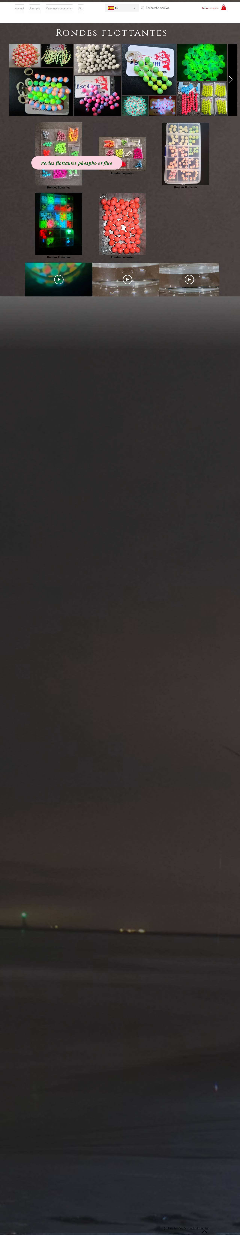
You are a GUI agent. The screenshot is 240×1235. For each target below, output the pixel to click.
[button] (223, 7)
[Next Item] (231, 79)
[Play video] (59, 279)
